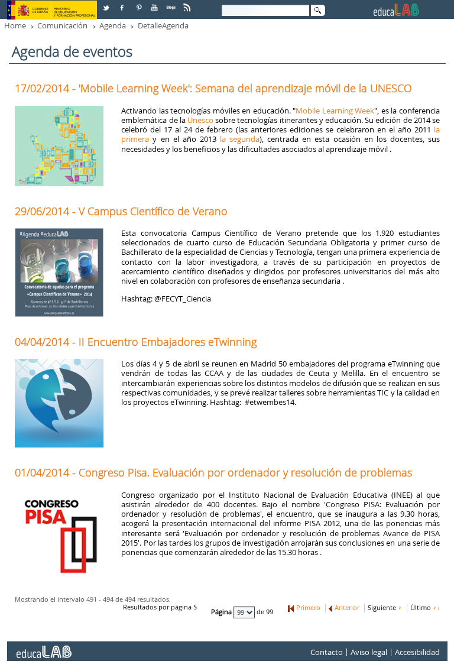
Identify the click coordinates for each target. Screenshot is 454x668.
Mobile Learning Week (335, 110)
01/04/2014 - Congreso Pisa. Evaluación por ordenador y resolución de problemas (213, 472)
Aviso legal (369, 652)
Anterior (347, 608)
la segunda (240, 139)
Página (222, 612)
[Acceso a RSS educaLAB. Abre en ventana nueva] (188, 3)
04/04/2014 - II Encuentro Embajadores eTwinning (136, 342)
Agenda (112, 25)
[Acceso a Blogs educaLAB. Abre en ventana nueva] (172, 3)
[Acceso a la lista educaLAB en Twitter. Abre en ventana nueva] (107, 3)
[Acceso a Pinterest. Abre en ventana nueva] (139, 3)
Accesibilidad (417, 652)
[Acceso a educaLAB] (43, 647)
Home (15, 25)
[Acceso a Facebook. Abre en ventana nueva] (123, 3)
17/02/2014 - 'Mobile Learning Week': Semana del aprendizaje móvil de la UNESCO (213, 88)
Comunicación (62, 25)
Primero (308, 608)
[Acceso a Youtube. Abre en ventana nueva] (155, 3)
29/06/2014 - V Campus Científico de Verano (121, 211)
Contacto (326, 652)
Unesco (200, 120)
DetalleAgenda (163, 25)
